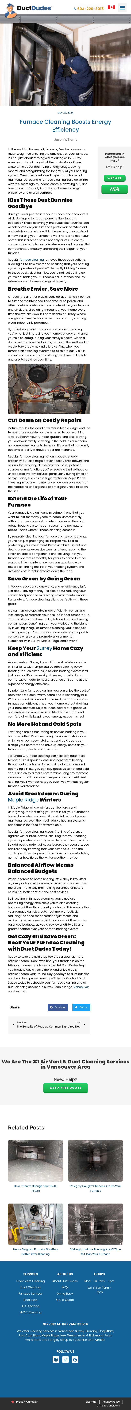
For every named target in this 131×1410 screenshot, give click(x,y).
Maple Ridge (23, 799)
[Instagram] (65, 1359)
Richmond (96, 1335)
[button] (122, 7)
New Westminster (72, 1335)
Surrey (44, 648)
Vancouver (81, 987)
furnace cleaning (32, 260)
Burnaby (91, 1331)
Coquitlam (106, 1331)
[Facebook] (56, 1359)
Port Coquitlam (29, 1335)
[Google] (75, 1359)
